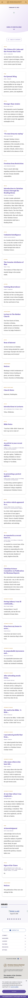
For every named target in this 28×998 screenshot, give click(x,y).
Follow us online (11, 958)
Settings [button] (4, 950)
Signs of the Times (11, 865)
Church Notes (9, 390)
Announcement (7, 311)
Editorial (6, 259)
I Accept (14, 991)
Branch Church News (8, 387)
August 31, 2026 (14, 913)
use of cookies (14, 987)
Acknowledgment (10, 828)
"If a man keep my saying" (13, 134)
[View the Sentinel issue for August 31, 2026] (14, 911)
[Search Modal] (25, 2)
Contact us (15, 930)
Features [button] (4, 944)
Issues (4, 904)
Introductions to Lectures (13, 407)
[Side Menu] (2, 2)
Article (5, 46)
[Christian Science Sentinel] (14, 2)
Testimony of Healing (8, 598)
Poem (5, 73)
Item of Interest (9, 343)
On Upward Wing (10, 76)
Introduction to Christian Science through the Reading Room (13, 190)
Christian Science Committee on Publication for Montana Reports (14, 571)
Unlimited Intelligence (12, 235)
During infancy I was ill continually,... (12, 603)
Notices (7, 366)
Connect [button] (4, 935)
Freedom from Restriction (13, 163)
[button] (8, 919)
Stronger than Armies (12, 104)
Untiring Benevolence (12, 287)
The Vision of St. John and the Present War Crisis (13, 50)
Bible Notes (8, 424)
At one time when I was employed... (12, 795)
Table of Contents (15, 39)
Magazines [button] (5, 938)
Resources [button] (5, 947)
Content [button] (4, 941)
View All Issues (4, 907)
